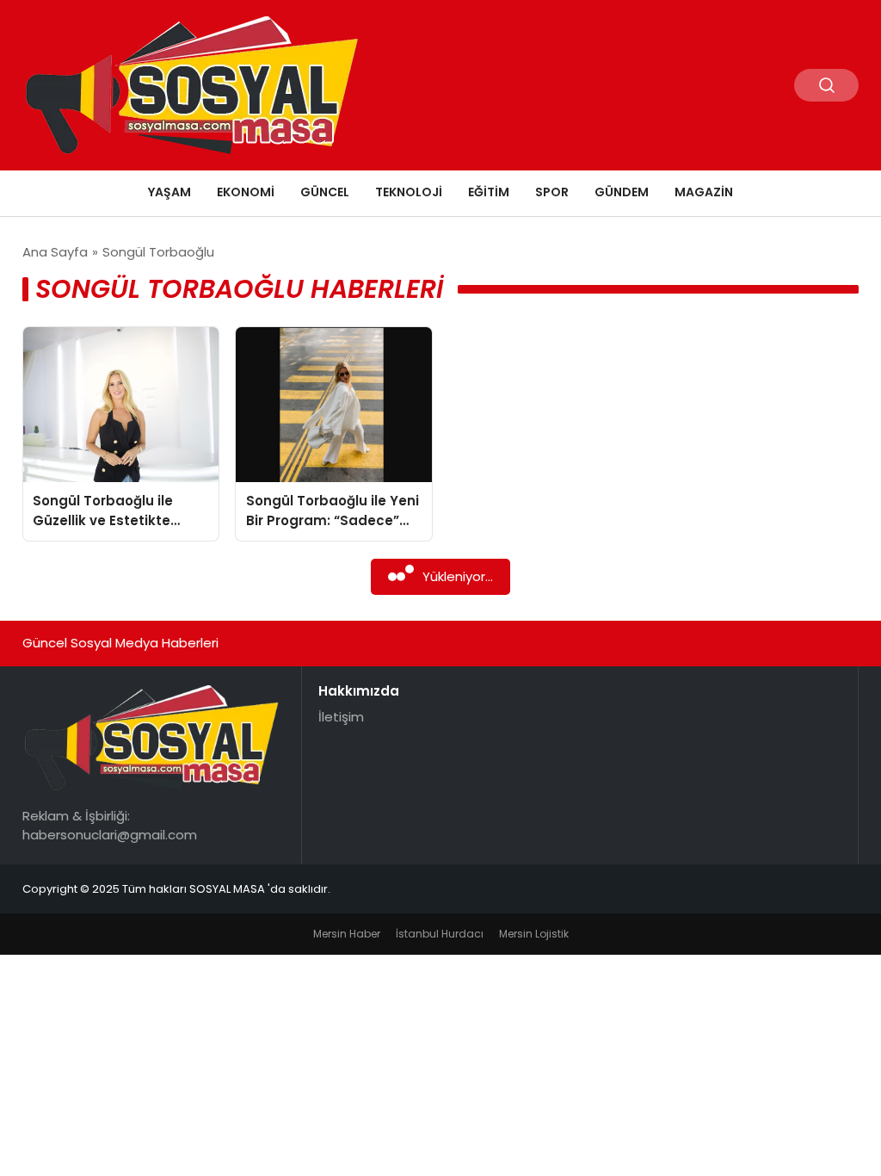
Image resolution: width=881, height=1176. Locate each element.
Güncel (324, 192)
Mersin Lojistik (534, 933)
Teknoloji (408, 192)
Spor (552, 192)
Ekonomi (245, 192)
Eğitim (488, 192)
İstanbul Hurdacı (440, 933)
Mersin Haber (346, 933)
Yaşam (169, 192)
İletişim (341, 717)
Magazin (704, 192)
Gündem (622, 192)
